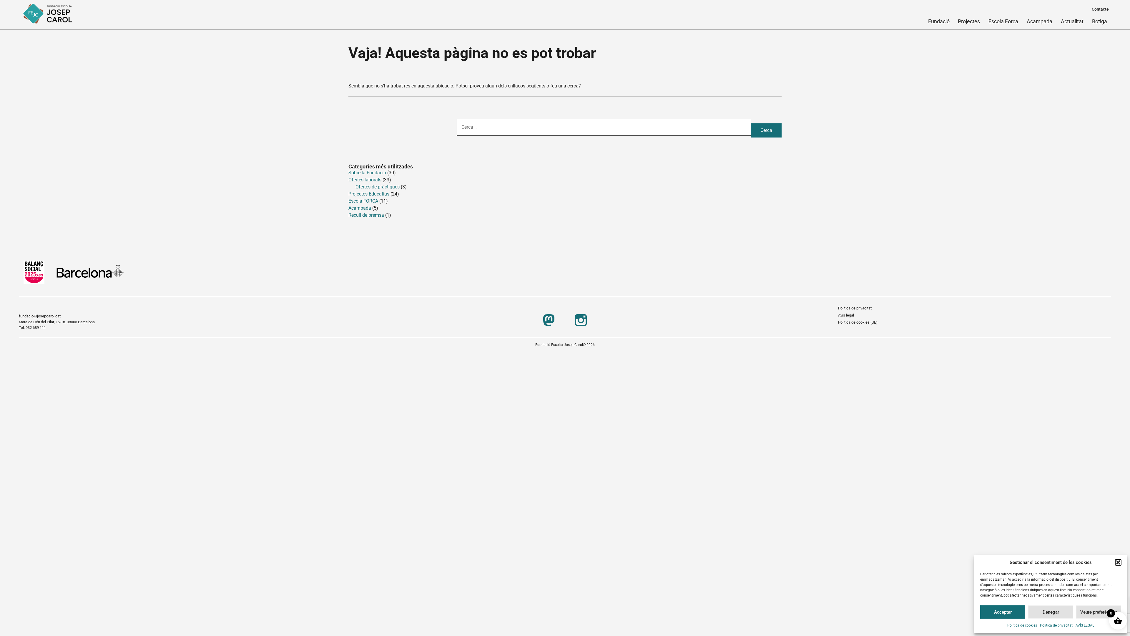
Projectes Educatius (368, 194)
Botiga (1099, 21)
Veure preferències (1098, 612)
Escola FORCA (363, 201)
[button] (1118, 562)
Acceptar (1003, 612)
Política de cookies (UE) (858, 322)
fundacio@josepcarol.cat (40, 316)
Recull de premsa (366, 215)
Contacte (1100, 9)
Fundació (939, 21)
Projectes (969, 21)
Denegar (1051, 612)
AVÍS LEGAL (1085, 625)
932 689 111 (36, 327)
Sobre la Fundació (367, 172)
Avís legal (846, 315)
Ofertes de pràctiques (377, 187)
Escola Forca (1003, 21)
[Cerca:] (604, 130)
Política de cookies (1022, 625)
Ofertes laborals (364, 180)
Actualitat (1072, 21)
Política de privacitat (1056, 625)
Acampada (1039, 21)
